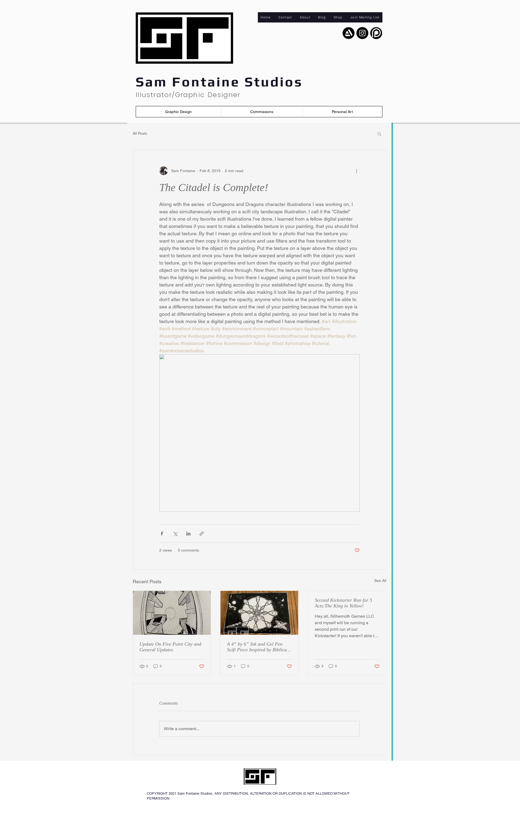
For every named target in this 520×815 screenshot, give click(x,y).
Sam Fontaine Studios (219, 81)
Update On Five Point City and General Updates (170, 646)
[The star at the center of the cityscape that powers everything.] (172, 613)
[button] (178, 111)
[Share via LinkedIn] (188, 533)
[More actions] (356, 170)
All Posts (140, 133)
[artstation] (349, 33)
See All (380, 580)
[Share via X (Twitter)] (175, 533)
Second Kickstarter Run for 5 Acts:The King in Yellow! (343, 602)
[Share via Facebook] (161, 533)
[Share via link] (201, 533)
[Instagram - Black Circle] (362, 33)
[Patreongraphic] (376, 33)
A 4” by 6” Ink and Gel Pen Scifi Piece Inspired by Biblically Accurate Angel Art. (259, 647)
